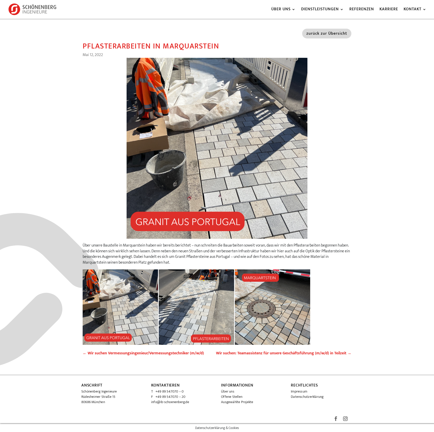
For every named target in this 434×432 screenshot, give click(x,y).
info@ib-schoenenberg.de (170, 402)
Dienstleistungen (320, 10)
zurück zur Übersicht (326, 33)
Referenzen (361, 10)
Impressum (299, 391)
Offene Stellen (231, 397)
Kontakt (412, 10)
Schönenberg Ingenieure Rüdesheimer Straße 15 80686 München (99, 397)
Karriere (388, 10)
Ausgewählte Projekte (237, 402)
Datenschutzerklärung (307, 397)
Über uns (281, 10)
